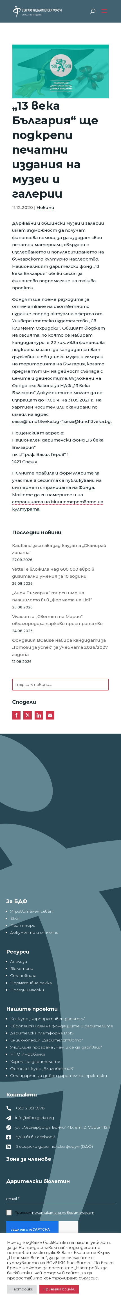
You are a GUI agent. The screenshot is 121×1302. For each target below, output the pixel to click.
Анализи (18, 961)
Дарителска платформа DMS (42, 1033)
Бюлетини (21, 968)
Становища (23, 975)
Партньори (22, 925)
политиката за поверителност (63, 1212)
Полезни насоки (27, 989)
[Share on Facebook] (16, 715)
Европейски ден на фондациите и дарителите (61, 1026)
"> (61, 421)
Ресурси (17, 952)
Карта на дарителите (35, 1061)
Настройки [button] (21, 1289)
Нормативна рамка (31, 982)
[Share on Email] (50, 715)
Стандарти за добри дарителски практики (58, 1075)
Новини (45, 207)
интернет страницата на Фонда (53, 487)
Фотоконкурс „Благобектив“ (42, 1068)
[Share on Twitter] (27, 715)
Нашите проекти (32, 1009)
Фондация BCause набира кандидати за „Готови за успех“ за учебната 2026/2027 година (60, 647)
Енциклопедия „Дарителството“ (46, 1040)
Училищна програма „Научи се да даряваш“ (56, 1047)
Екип (15, 918)
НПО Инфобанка (27, 1054)
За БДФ (16, 901)
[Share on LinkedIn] (39, 715)
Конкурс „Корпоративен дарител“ (48, 1018)
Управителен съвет (32, 911)
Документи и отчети (34, 932)
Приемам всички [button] (59, 1289)
